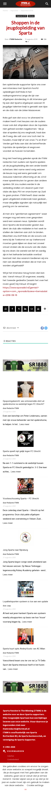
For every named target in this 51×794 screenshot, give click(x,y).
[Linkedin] (25, 309)
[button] (47, 4)
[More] (45, 309)
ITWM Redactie (15, 39)
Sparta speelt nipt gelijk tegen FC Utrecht (22, 451)
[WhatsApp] (5, 309)
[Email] (32, 309)
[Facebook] (12, 309)
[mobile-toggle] (4, 4)
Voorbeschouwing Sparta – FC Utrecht (21, 498)
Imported (14, 10)
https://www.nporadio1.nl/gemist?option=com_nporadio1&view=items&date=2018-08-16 (25, 291)
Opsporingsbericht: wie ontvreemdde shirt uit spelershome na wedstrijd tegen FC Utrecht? (23, 402)
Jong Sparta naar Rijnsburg (15, 550)
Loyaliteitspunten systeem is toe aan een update (25, 601)
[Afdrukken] (38, 309)
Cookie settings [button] (35, 785)
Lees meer (24, 424)
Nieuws (31, 16)
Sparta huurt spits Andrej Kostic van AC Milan (24, 648)
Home (5, 10)
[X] (19, 309)
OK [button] (25, 789)
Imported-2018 (27, 10)
